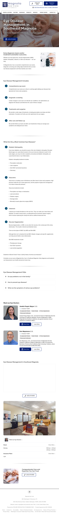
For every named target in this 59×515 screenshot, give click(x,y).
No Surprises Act (38, 510)
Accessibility (16, 510)
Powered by (20, 507)
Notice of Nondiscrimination (26, 510)
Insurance (22, 12)
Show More (51, 445)
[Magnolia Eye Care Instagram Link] (29, 491)
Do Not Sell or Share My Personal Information (45, 511)
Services (35, 12)
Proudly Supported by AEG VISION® (43, 507)
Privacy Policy (6, 511)
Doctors (15, 12)
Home (3, 510)
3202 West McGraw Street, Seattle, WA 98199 (46, 7)
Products (28, 12)
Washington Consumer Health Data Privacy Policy (22, 511)
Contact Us (52, 12)
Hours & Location (7, 12)
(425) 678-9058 (42, 501)
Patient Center (43, 12)
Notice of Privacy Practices (49, 510)
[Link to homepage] (15, 5)
